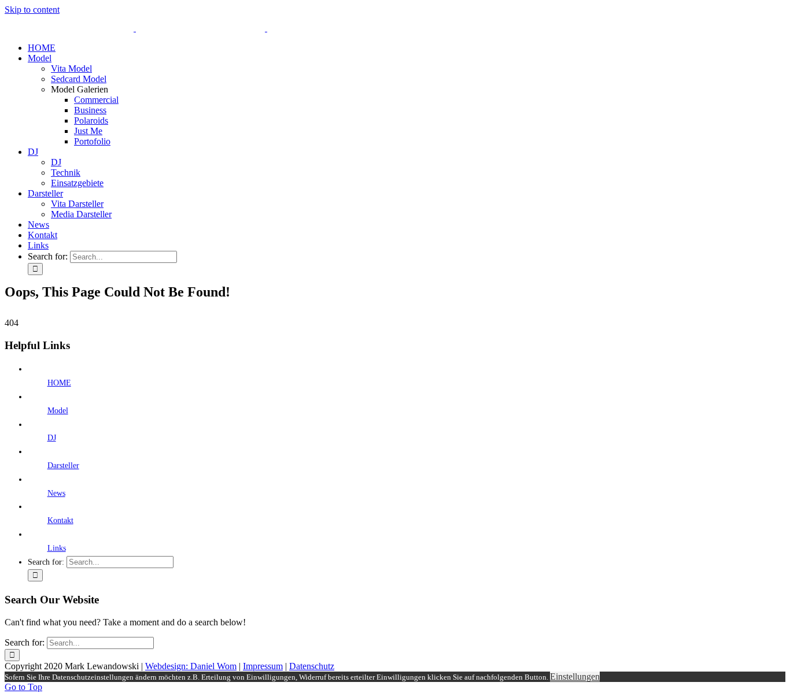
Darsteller (63, 465)
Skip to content (32, 9)
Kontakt (60, 520)
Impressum (263, 666)
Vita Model (71, 68)
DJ (51, 437)
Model (57, 410)
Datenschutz (311, 666)
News (56, 493)
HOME (59, 383)
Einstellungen (575, 676)
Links (56, 548)
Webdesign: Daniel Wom (191, 666)
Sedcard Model (78, 79)
